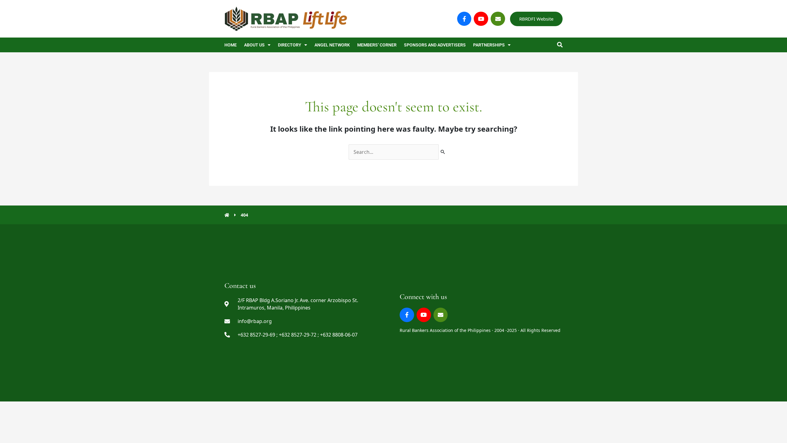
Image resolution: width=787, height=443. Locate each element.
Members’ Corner (377, 44)
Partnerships (489, 44)
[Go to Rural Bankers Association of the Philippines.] (226, 215)
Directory (289, 44)
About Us (254, 44)
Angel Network (332, 44)
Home (230, 44)
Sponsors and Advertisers (435, 44)
